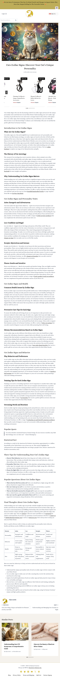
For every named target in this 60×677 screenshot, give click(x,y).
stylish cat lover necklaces (44, 215)
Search (16, 20)
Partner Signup (47, 675)
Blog (9, 675)
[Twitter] (35, 671)
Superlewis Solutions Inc (35, 668)
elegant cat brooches (32, 256)
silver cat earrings (47, 323)
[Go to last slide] (6, 92)
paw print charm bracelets (40, 345)
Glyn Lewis (12, 600)
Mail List (38, 675)
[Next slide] (53, 92)
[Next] (56, 639)
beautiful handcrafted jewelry (35, 191)
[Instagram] (28, 671)
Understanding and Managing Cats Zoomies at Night (45, 607)
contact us (53, 515)
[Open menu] (56, 7)
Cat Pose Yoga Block (17, 193)
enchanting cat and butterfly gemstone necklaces (41, 420)
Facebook (6, 171)
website (24, 513)
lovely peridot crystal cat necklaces (44, 276)
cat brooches (24, 397)
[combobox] (53, 14)
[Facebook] (21, 671)
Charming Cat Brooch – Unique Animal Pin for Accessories (17, 98)
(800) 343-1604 (33, 517)
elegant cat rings (8, 238)
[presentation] (15, 632)
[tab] (28, 108)
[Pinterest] (39, 671)
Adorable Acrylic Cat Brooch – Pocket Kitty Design (51, 98)
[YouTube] (32, 671)
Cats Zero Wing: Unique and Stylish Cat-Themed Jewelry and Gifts (15, 607)
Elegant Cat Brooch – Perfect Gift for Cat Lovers (33, 98)
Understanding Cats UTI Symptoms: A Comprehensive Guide (14, 646)
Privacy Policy (17, 675)
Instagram (48, 513)
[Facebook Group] (24, 671)
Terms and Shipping (28, 675)
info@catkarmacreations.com (13, 517)
